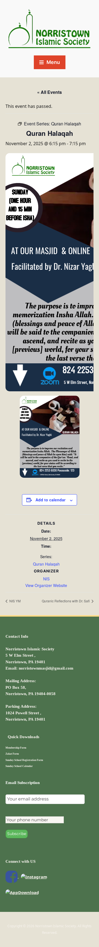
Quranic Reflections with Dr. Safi (66, 600)
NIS (46, 578)
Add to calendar (50, 499)
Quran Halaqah (46, 564)
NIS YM (15, 600)
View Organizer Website (46, 585)
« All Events (49, 92)
